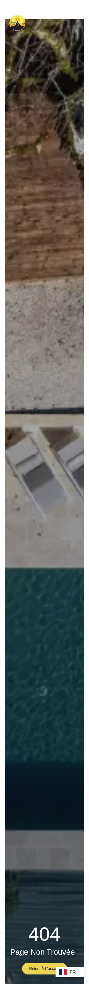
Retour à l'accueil (44, 969)
